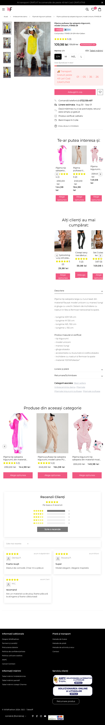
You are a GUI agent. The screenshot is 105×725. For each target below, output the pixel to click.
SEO (23, 709)
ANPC (4, 660)
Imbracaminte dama (64, 387)
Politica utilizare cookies (12, 656)
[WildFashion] (9, 9)
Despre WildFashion (10, 639)
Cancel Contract (8, 664)
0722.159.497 (86, 100)
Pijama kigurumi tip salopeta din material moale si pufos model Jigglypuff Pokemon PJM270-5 (96, 168)
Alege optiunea (62, 198)
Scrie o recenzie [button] (53, 529)
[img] (12, 554)
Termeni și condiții (9, 643)
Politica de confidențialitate (13, 651)
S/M (58, 56)
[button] (60, 39)
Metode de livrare (59, 639)
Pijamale (80, 387)
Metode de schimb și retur (63, 647)
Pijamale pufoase (91, 391)
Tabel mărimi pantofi (11, 680)
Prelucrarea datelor (10, 647)
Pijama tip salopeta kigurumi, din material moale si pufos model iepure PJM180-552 (62, 169)
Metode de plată (59, 643)
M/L (73, 56)
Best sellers (80, 383)
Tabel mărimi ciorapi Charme (14, 684)
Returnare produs (66, 701)
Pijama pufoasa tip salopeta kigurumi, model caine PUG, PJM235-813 (79, 169)
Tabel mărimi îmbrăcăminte (14, 676)
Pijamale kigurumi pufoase (68, 391)
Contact (55, 651)
